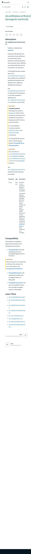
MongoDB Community (16, 282)
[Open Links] (28, 2)
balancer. (11, 50)
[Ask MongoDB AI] (25, 7)
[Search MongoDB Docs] (22, 7)
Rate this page (9, 31)
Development (16, 12)
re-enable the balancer (22, 224)
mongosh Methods (24, 12)
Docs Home (8, 12)
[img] (6, 34)
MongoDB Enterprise (15, 273)
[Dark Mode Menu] (28, 7)
